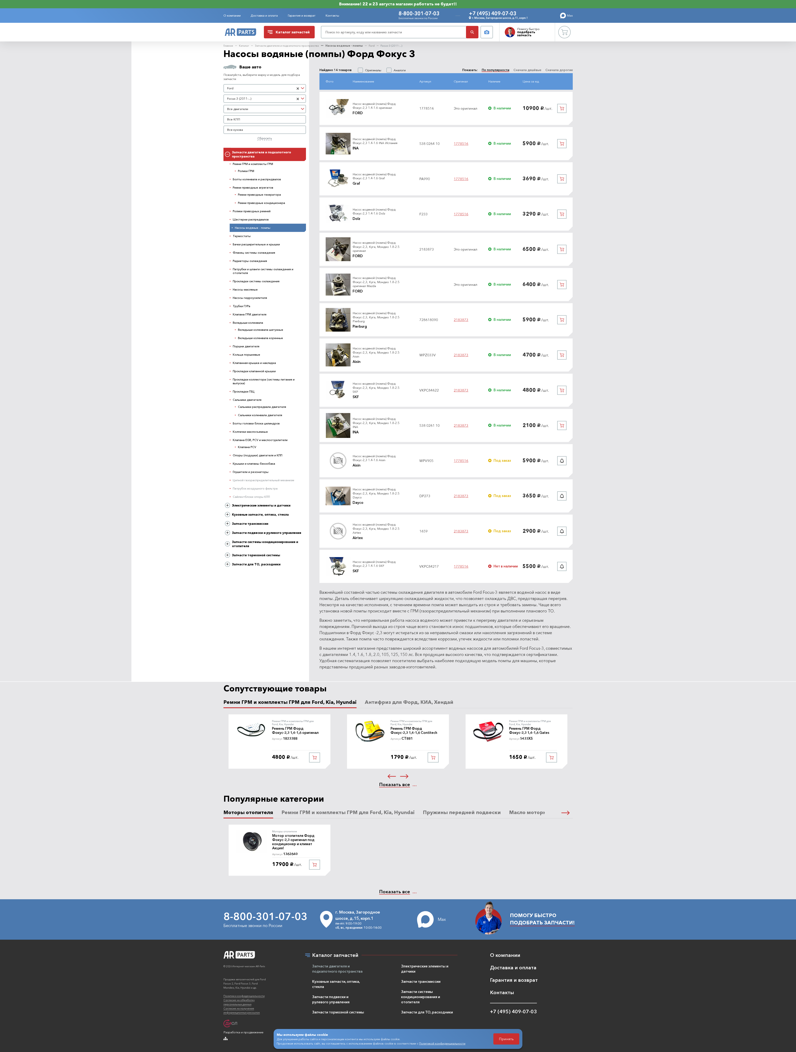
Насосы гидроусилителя (250, 298)
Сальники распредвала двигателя (262, 407)
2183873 (461, 320)
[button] (392, 776)
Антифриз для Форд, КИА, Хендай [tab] (409, 702)
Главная (228, 45)
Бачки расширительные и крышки (256, 244)
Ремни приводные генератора (259, 194)
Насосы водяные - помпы (344, 45)
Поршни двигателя (246, 346)
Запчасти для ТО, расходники (256, 564)
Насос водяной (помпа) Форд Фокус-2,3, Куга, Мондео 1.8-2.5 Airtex (376, 528)
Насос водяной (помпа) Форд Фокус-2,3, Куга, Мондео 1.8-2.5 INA (376, 423)
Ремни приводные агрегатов (253, 187)
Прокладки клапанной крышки (254, 371)
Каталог (244, 45)
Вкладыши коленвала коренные (260, 338)
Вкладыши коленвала (248, 323)
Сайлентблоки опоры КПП (251, 497)
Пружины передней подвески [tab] (462, 812)
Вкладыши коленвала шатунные (260, 330)
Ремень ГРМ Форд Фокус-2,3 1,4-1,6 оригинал (295, 730)
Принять (506, 1039)
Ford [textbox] (230, 88)
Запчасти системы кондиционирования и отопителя (265, 544)
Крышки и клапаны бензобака (254, 463)
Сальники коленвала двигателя (260, 415)
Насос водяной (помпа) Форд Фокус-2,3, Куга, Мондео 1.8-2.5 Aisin (376, 352)
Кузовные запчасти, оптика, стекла (260, 514)
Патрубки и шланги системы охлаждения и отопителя (263, 271)
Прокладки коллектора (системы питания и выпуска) (264, 381)
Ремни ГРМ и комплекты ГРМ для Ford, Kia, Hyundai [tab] (290, 702)
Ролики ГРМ (246, 171)
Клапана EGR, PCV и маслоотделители (260, 440)
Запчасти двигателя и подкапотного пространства (287, 45)
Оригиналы (373, 70)
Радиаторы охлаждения (250, 261)
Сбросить (264, 138)
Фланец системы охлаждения (254, 253)
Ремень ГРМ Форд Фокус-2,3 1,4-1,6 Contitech (414, 730)
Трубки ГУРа (241, 306)
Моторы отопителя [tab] (248, 812)
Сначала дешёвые (527, 70)
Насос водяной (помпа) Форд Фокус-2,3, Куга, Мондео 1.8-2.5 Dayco (376, 493)
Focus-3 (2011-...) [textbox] (239, 99)
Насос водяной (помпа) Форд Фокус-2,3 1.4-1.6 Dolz (374, 211)
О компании (232, 15)
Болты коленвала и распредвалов (257, 179)
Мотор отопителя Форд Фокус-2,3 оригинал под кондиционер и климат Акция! (293, 842)
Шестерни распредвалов (251, 219)
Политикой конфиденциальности (442, 1043)
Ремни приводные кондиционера (261, 203)
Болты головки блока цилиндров (256, 423)
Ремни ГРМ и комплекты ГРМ (253, 164)
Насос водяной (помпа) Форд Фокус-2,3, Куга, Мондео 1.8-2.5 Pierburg (376, 317)
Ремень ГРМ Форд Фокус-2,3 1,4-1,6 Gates (529, 730)
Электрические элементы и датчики (261, 505)
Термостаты (242, 236)
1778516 (461, 144)
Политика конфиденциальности (244, 995)
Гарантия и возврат (301, 15)
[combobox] (264, 88)
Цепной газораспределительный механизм (263, 480)
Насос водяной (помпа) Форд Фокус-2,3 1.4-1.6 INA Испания (375, 141)
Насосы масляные (245, 289)
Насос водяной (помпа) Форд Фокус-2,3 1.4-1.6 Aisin (374, 458)
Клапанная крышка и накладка (254, 363)
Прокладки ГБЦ (244, 391)
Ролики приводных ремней (252, 211)
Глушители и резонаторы (250, 472)
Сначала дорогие (559, 70)
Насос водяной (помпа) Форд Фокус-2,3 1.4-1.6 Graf (374, 176)
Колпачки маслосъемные (250, 432)
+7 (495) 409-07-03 (492, 13)
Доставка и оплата (264, 15)
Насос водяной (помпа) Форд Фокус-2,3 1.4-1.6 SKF (374, 564)
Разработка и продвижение (243, 1032)
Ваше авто (250, 66)
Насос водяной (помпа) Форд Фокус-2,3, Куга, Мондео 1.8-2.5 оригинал (376, 247)
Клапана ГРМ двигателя (249, 314)
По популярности (495, 70)
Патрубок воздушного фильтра (255, 488)
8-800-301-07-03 (419, 13)
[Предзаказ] (562, 460)
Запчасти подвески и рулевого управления (266, 533)
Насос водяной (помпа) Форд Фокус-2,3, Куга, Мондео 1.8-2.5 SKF (376, 388)
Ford (372, 45)
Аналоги (400, 70)
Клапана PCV (247, 447)
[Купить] (562, 108)
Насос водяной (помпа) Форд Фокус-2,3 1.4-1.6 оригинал (374, 106)
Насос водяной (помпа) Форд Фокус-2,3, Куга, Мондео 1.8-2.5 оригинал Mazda (376, 282)
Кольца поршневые (246, 354)
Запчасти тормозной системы (256, 555)
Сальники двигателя (247, 400)
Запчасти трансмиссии (250, 524)
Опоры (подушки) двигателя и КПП (257, 455)
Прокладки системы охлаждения (256, 281)
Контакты (332, 15)
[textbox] (265, 109)
